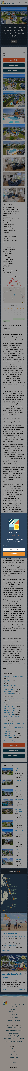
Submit (14, 554)
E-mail (5, 546)
